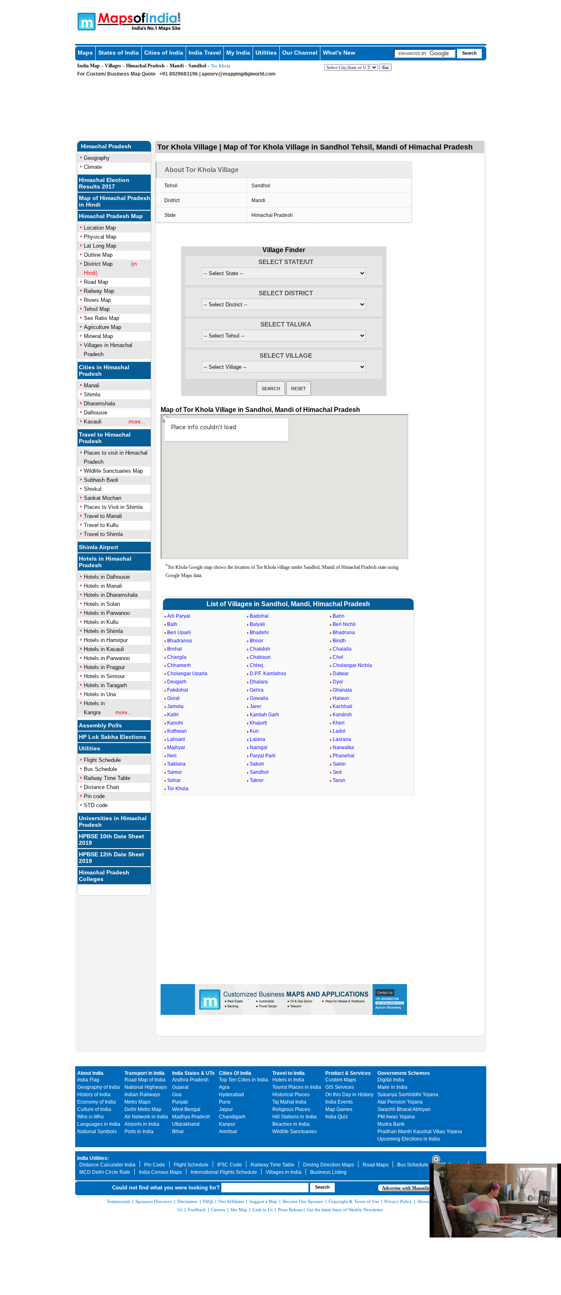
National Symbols (97, 1131)
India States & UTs (193, 1073)
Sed (337, 772)
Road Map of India (145, 1080)
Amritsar (228, 1131)
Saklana (176, 764)
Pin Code (154, 1165)
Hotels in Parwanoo (107, 613)
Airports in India (141, 1124)
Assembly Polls (100, 725)
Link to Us (263, 1209)
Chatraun (260, 657)
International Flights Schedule (224, 1172)
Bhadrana (344, 632)
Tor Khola (178, 788)
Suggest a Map (263, 1201)
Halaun (341, 698)
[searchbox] (424, 53)
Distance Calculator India (107, 1165)
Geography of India (98, 1087)
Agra (224, 1087)
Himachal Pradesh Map (111, 216)
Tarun (339, 780)
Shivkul (92, 489)
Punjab (180, 1102)
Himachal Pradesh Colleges (104, 875)
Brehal (174, 649)
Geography (97, 158)
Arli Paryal (178, 616)
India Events (339, 1102)
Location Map (100, 228)
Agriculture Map (102, 327)
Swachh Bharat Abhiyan (404, 1109)
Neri (172, 756)
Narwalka (343, 747)
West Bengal (186, 1109)
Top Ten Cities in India (243, 1080)
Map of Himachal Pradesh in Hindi (114, 201)
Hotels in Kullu (101, 622)
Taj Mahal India (289, 1102)
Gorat (173, 698)
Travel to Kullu (101, 525)
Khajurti (258, 723)
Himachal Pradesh (145, 66)
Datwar (341, 673)
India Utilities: (93, 1158)
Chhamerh (179, 665)
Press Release (290, 1209)
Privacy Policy (398, 1201)
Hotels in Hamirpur (106, 640)
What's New (339, 52)
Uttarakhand (186, 1124)
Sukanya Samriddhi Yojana (407, 1094)
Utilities (266, 52)
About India (90, 1073)
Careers (218, 1209)
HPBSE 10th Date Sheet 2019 (111, 839)
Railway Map (99, 291)
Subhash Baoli (101, 480)
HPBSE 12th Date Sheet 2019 (111, 857)
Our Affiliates (231, 1201)
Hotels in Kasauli (104, 649)
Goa (177, 1094)
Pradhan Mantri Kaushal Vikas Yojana (419, 1131)
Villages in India (283, 1172)
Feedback (197, 1209)
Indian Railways (142, 1094)
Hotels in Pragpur (104, 667)
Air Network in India (146, 1117)
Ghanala (342, 690)
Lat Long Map (100, 246)
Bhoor (256, 641)
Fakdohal (177, 690)
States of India (118, 52)
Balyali (257, 624)
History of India (93, 1094)
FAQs (208, 1201)
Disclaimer (187, 1201)
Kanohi (175, 723)
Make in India (392, 1087)
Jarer (255, 706)
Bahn (339, 616)
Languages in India (98, 1124)
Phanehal (343, 756)
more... (137, 422)
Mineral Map (98, 336)
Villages (113, 66)
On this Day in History (349, 1094)
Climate (93, 167)
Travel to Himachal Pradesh (105, 437)
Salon (339, 764)
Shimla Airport (98, 547)
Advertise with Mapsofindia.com (414, 1187)
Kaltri (173, 715)
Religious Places (291, 1109)
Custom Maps (340, 1080)
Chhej (256, 665)
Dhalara (259, 682)
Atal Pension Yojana (400, 1102)
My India (238, 52)
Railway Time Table (107, 778)
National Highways (145, 1087)
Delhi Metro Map (142, 1109)
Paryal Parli (263, 756)
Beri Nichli (344, 624)
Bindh (339, 641)
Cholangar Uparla (187, 673)
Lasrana (342, 739)
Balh (172, 624)
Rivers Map (97, 300)
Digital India (390, 1080)
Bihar (178, 1131)
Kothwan (177, 731)
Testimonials (118, 1201)
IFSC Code (229, 1165)
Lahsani (176, 739)
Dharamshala (99, 403)
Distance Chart (101, 787)
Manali (91, 385)
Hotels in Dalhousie (107, 577)
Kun (254, 731)
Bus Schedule (100, 769)
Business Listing (328, 1172)
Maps (85, 52)
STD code (96, 805)
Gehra (257, 690)
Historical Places (291, 1094)
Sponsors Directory (154, 1201)
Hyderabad (231, 1094)
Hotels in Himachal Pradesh (105, 561)
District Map (98, 264)
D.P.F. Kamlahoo (268, 673)
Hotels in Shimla (103, 631)
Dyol (338, 682)
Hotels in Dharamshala (111, 595)
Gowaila (259, 698)
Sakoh (257, 764)
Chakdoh (260, 649)
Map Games (338, 1109)
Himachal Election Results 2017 (104, 183)
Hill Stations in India (294, 1117)
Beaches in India (291, 1124)
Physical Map (100, 237)
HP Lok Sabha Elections (112, 737)
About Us (426, 1201)
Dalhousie (95, 412)
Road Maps (376, 1165)
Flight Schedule (102, 760)
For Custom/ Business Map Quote (116, 74)
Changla (176, 657)
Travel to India (288, 1073)
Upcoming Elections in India (408, 1139)
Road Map (96, 282)
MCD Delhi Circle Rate (104, 1172)
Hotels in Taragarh (105, 685)
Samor (174, 772)
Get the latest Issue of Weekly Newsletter (345, 1209)
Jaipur (226, 1109)
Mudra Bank (391, 1124)
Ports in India (139, 1131)
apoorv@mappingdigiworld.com (239, 74)
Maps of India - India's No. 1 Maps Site (85, 21)
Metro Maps (137, 1102)
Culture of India (94, 1109)
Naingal (258, 747)
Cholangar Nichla (352, 665)
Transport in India (144, 1073)
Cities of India (163, 52)
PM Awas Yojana (396, 1117)
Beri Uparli (179, 632)
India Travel (205, 52)
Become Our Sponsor (303, 1201)
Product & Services (348, 1073)
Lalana (257, 739)
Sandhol (197, 66)
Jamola (175, 706)
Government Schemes (403, 1073)
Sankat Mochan (102, 498)
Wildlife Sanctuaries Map (113, 471)
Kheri (339, 723)
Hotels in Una (100, 694)
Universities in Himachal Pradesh (113, 821)
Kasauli (92, 422)
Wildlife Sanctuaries (294, 1131)
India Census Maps (160, 1172)
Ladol (339, 731)
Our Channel (299, 52)
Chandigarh (232, 1117)
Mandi (177, 66)
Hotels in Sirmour (104, 676)
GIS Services (339, 1087)
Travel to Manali (103, 516)
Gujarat (180, 1087)
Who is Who (90, 1117)
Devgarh (176, 682)
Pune (225, 1102)
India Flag (88, 1080)
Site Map (238, 1209)
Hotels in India (288, 1080)
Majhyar (176, 747)
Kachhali (342, 706)
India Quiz (336, 1117)
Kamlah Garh (264, 715)
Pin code (94, 796)
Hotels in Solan (102, 604)
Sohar (174, 780)
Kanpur (227, 1124)
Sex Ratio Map (101, 318)
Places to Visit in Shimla (113, 507)
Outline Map (98, 255)
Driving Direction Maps (328, 1165)
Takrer (257, 780)
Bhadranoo (179, 641)
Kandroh (342, 715)
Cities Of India (235, 1073)
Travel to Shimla (103, 534)
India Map (88, 66)
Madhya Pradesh (191, 1117)
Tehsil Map (97, 309)
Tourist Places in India (296, 1087)
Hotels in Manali (103, 586)
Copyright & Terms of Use (354, 1201)
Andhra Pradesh (190, 1080)
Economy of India (96, 1102)
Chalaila (342, 649)
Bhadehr (259, 632)
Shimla (92, 394)
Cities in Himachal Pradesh (104, 370)
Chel (338, 657)
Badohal (259, 616)
